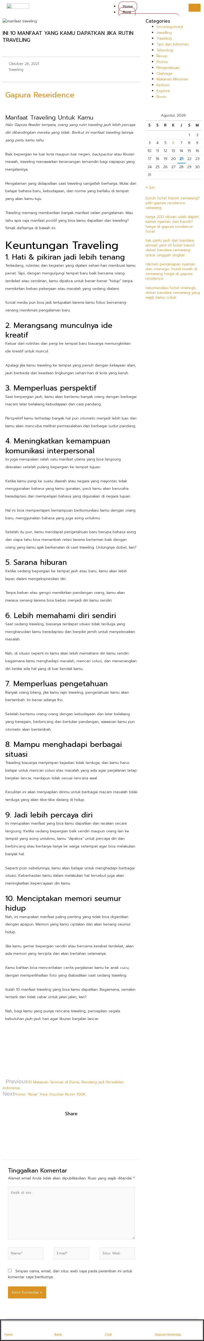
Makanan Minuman (172, 79)
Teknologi (164, 50)
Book (127, 12)
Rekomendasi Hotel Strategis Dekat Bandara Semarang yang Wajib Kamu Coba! (173, 292)
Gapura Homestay (168, 1334)
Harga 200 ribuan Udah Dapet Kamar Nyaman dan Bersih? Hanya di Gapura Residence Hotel (172, 224)
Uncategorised (169, 27)
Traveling (16, 69)
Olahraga (164, 73)
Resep (162, 56)
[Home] (7, 1327)
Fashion (162, 85)
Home (128, 7)
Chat (108, 1334)
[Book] (57, 1327)
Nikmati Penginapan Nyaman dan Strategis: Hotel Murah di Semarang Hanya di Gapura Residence (171, 271)
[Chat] (108, 1327)
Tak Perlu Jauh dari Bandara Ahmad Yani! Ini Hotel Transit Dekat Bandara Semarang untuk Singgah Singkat (170, 248)
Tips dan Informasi (172, 44)
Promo (162, 62)
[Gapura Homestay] (158, 1327)
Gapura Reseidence (41, 95)
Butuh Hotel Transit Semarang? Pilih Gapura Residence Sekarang (172, 203)
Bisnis (161, 97)
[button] (4, 1130)
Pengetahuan (168, 68)
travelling (164, 32)
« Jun (150, 187)
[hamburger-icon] (195, 8)
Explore (163, 91)
